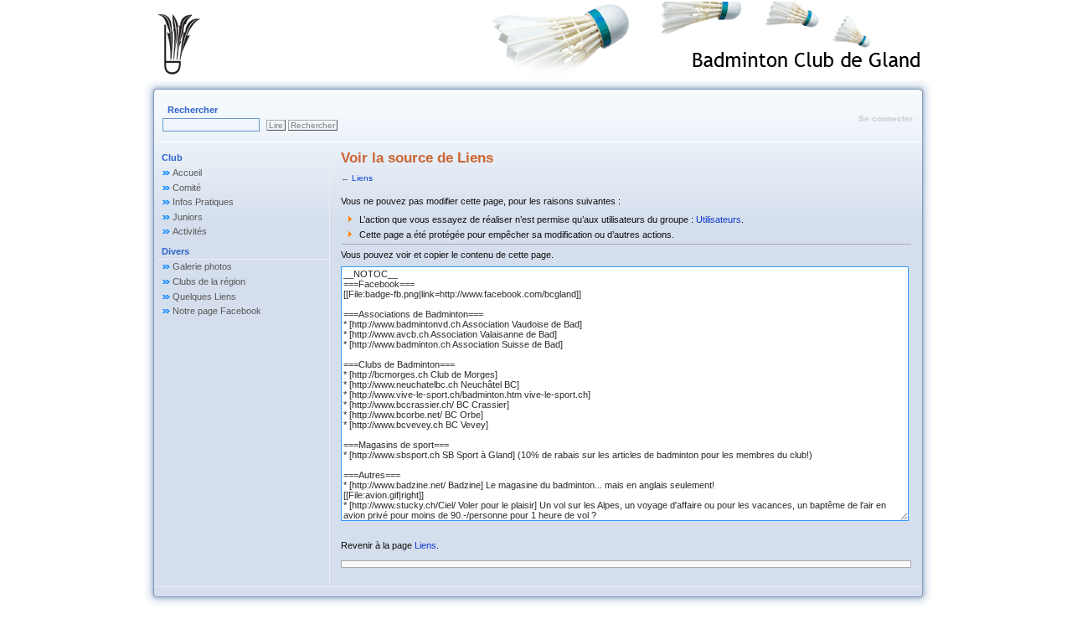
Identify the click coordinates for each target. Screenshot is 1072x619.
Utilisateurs (718, 219)
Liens (362, 178)
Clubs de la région (209, 281)
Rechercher (193, 110)
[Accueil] (195, 44)
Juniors (188, 217)
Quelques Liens (204, 296)
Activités (190, 231)
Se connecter (885, 118)
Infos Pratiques (203, 202)
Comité (187, 188)
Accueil (187, 173)
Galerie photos (202, 266)
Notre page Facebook (217, 311)
